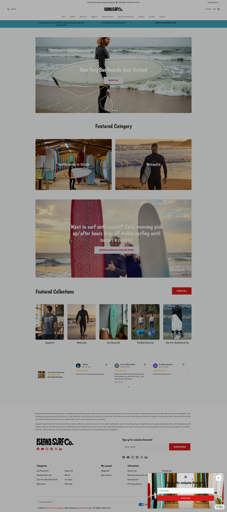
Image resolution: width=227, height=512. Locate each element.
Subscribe (185, 498)
